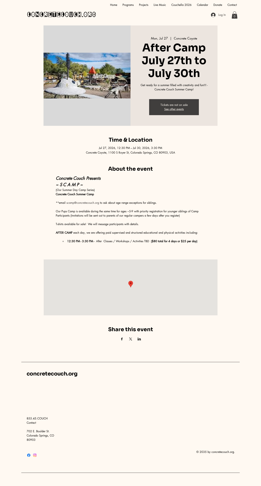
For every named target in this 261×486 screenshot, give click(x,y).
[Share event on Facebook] (122, 339)
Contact (31, 423)
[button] (235, 15)
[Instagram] (35, 455)
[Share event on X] (130, 339)
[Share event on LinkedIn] (139, 339)
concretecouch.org (61, 15)
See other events (174, 109)
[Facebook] (29, 455)
